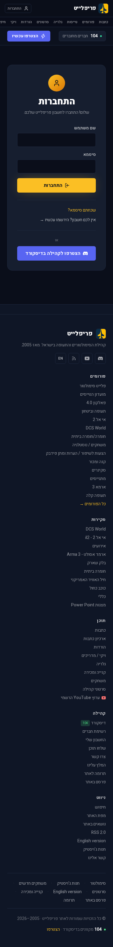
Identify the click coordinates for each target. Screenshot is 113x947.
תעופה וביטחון (94, 411)
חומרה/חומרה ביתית (88, 436)
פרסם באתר (95, 782)
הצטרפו (53, 929)
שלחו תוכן (97, 748)
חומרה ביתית (95, 571)
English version (91, 841)
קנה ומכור (97, 462)
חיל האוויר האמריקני (88, 580)
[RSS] (73, 358)
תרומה (69, 900)
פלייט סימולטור (93, 386)
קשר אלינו (97, 858)
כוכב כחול (97, 588)
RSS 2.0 (98, 832)
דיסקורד (94, 723)
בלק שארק (96, 563)
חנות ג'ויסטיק (94, 849)
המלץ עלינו (96, 765)
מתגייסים (98, 478)
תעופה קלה (96, 495)
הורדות (26, 22)
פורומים (88, 22)
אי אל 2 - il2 (95, 537)
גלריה (58, 22)
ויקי (13, 22)
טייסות (72, 22)
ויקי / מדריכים (94, 655)
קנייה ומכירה (95, 672)
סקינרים (99, 470)
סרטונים (43, 22)
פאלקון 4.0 (96, 403)
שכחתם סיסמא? (82, 210)
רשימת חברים (94, 731)
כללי (102, 596)
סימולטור (98, 883)
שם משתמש (85, 128)
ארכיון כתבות (94, 639)
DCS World (96, 428)
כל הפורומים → (93, 504)
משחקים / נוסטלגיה (89, 445)
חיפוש (100, 807)
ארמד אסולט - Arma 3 (86, 554)
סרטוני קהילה (94, 689)
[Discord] (100, 358)
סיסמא (89, 155)
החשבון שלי (96, 740)
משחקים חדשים (32, 883)
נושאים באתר (94, 824)
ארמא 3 (99, 487)
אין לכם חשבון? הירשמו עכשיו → (68, 220)
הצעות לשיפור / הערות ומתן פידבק (76, 453)
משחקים (98, 681)
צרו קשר (98, 757)
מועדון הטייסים (93, 394)
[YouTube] (87, 358)
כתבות (103, 22)
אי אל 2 (99, 419)
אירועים (99, 546)
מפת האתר (96, 815)
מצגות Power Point (88, 605)
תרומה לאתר (95, 773)
